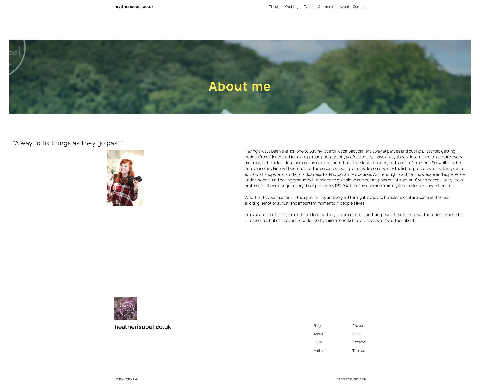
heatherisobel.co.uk (134, 6)
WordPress (359, 378)
